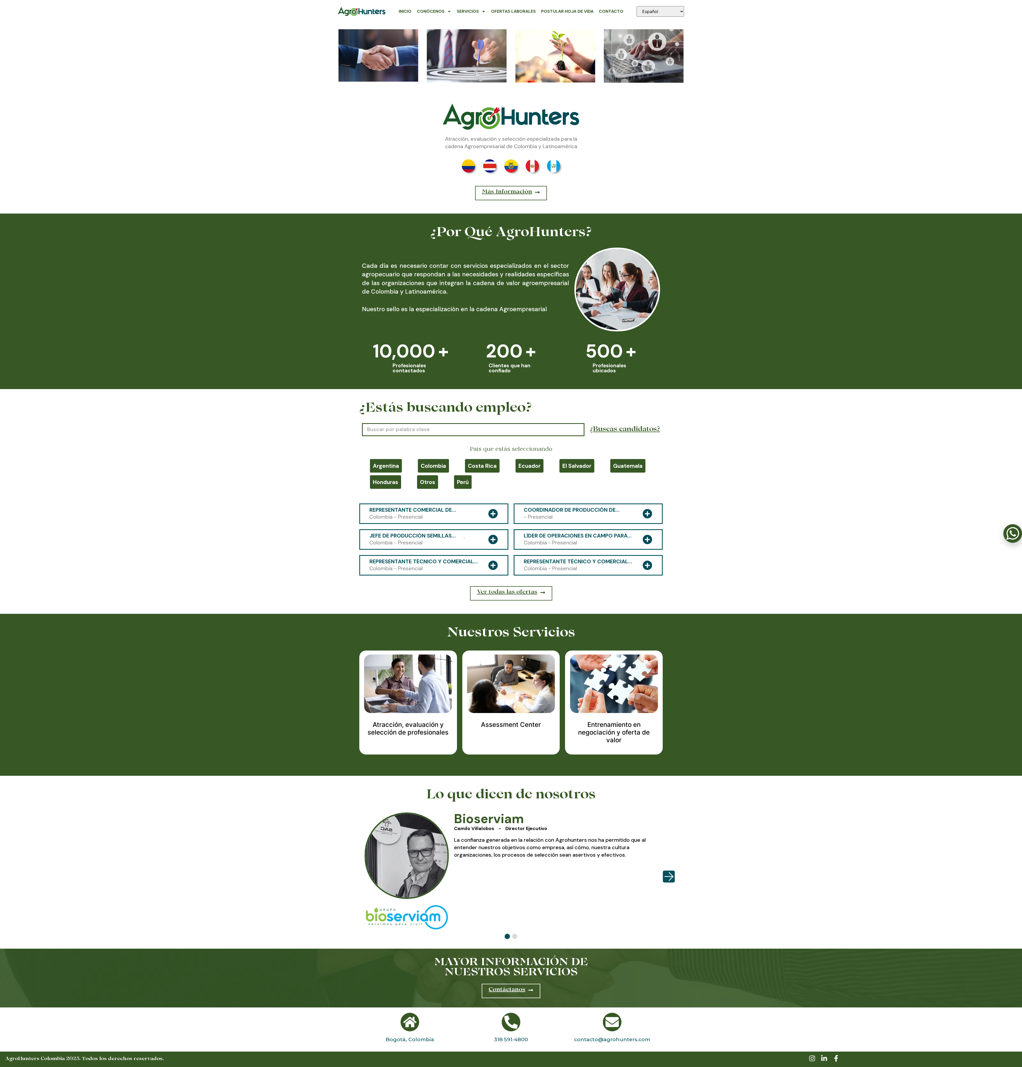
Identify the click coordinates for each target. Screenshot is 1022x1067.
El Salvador (576, 465)
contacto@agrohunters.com (612, 1039)
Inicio (405, 11)
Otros (427, 482)
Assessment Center (511, 724)
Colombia (433, 465)
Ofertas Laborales (513, 11)
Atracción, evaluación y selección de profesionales (408, 728)
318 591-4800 (511, 1039)
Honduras (385, 482)
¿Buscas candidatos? (625, 430)
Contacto (611, 11)
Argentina (386, 465)
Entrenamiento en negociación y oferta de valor (614, 732)
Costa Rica (482, 465)
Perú (463, 482)
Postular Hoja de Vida (567, 11)
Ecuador (529, 465)
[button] (507, 936)
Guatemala (627, 465)
